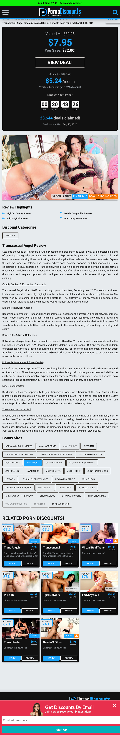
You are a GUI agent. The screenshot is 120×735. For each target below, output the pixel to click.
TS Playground (60, 504)
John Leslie (74, 471)
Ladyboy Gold (90, 595)
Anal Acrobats (47, 446)
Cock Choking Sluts (90, 454)
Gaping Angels (54, 462)
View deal (30, 563)
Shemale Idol (47, 496)
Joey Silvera (53, 471)
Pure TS (9, 595)
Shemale (10, 235)
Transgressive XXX (16, 504)
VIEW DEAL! (60, 62)
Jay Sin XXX (33, 471)
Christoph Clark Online (19, 454)
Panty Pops (65, 487)
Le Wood (10, 479)
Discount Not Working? (60, 94)
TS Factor (39, 504)
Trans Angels (12, 547)
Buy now (12, 563)
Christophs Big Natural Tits (56, 454)
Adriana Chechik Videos (18, 446)
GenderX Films (52, 642)
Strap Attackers (71, 496)
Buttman (89, 446)
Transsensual (51, 547)
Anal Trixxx (70, 446)
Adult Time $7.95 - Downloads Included (60, 3)
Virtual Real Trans (93, 547)
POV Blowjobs (86, 487)
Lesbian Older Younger (35, 479)
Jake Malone (12, 471)
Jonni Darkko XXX (98, 471)
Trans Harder (12, 642)
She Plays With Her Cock (19, 496)
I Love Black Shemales (82, 462)
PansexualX (45, 487)
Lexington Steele (65, 479)
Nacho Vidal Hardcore (18, 487)
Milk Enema (88, 479)
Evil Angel (33, 462)
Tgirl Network (51, 595)
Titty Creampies (97, 496)
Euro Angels (12, 462)
